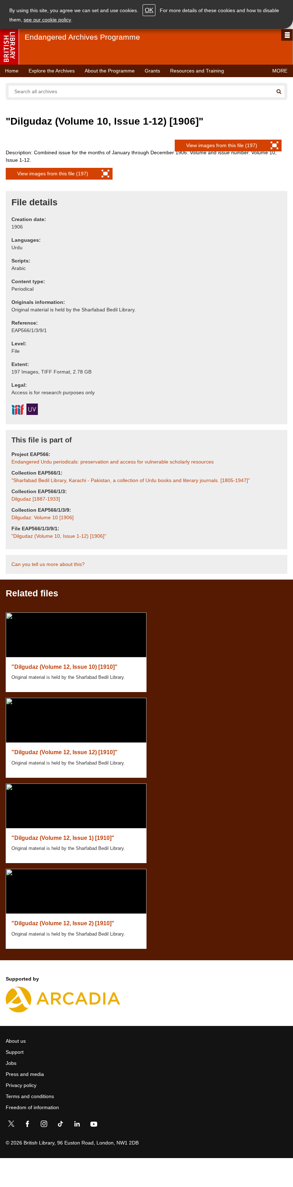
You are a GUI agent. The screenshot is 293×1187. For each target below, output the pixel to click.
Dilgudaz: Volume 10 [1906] (42, 517)
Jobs (11, 1063)
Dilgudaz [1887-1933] (35, 499)
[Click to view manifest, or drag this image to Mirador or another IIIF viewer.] (17, 411)
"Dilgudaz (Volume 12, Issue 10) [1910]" (64, 667)
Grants (152, 71)
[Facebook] (27, 1125)
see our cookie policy (47, 19)
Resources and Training (197, 71)
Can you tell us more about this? (48, 564)
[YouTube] (93, 1125)
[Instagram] (44, 1125)
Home (12, 71)
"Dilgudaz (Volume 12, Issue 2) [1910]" (62, 923)
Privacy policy (21, 1085)
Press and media (25, 1074)
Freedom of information (32, 1107)
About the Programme (110, 71)
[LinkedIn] (76, 1125)
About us (16, 1041)
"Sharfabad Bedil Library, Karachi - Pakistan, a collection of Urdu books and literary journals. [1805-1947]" (130, 480)
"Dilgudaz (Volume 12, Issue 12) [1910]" (64, 752)
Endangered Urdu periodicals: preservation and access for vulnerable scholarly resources (112, 462)
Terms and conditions (30, 1096)
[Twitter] (11, 1125)
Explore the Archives (52, 71)
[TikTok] (60, 1125)
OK (149, 10)
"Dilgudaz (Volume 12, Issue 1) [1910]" (62, 838)
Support (15, 1052)
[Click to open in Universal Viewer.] (32, 410)
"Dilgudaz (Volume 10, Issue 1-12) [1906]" (58, 536)
